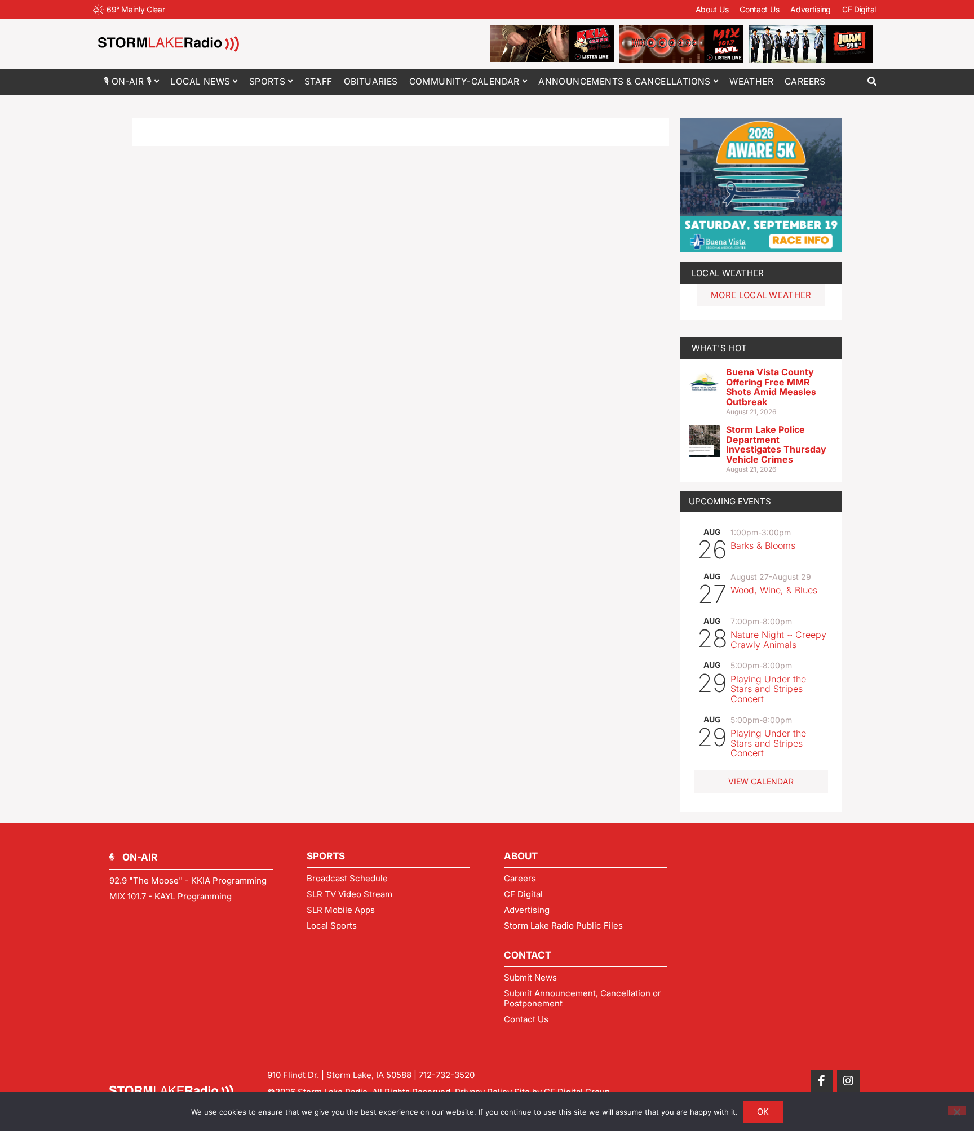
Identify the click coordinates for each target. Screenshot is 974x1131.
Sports (267, 81)
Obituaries (371, 81)
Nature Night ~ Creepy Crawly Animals (778, 639)
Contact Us (759, 9)
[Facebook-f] (822, 1081)
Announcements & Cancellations (624, 81)
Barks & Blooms (762, 545)
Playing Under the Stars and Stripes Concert (768, 688)
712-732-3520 (447, 1075)
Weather (751, 81)
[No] (957, 1110)
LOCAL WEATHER (728, 273)
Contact (527, 955)
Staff (318, 81)
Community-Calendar (464, 81)
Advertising (810, 9)
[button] (872, 81)
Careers (805, 81)
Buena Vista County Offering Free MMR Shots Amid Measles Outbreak (771, 386)
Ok (763, 1111)
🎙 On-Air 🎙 (128, 81)
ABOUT (521, 856)
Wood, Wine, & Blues (773, 590)
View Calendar (761, 781)
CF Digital (859, 9)
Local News (200, 81)
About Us (712, 9)
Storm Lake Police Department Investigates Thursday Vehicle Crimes (776, 444)
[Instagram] (848, 1081)
